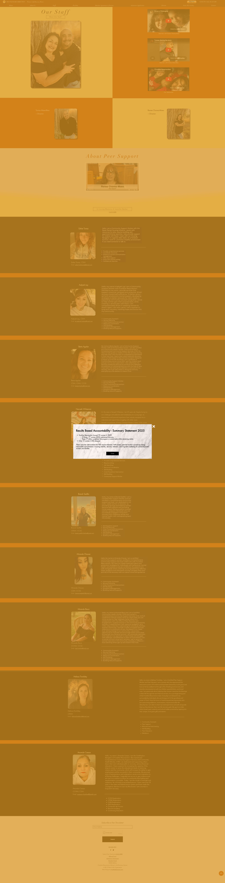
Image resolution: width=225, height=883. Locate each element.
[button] (153, 426)
